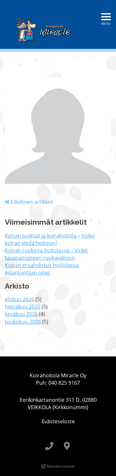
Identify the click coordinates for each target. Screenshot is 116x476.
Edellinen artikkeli (31, 201)
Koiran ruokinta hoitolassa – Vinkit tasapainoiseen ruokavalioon (46, 254)
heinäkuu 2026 (22, 306)
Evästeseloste (58, 421)
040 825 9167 (64, 382)
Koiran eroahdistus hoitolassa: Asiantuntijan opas (42, 269)
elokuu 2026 (19, 299)
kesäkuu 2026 (21, 314)
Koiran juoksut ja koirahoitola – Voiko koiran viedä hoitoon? (50, 239)
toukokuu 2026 (23, 321)
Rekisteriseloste (60, 466)
